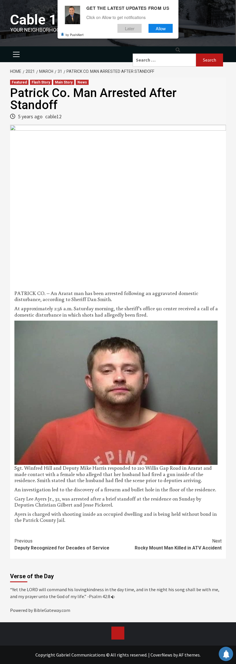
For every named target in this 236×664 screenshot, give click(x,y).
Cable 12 (37, 20)
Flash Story (41, 82)
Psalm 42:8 (99, 596)
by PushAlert (74, 34)
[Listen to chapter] (113, 596)
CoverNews (161, 655)
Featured (19, 82)
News (82, 82)
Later (129, 28)
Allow (161, 28)
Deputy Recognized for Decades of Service (61, 544)
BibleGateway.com (52, 610)
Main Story (64, 82)
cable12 (53, 116)
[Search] (178, 50)
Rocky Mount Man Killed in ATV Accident (178, 544)
